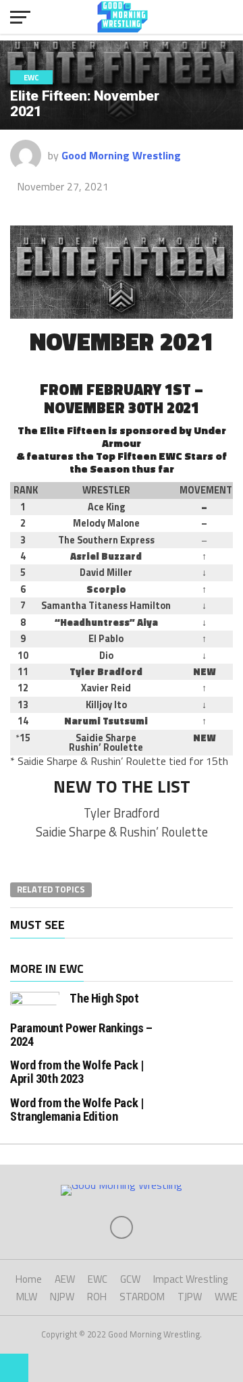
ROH (97, 1296)
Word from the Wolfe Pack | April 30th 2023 (76, 1072)
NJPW (62, 1296)
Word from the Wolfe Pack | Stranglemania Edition (76, 1109)
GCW (130, 1279)
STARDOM (142, 1296)
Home (29, 1279)
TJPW (190, 1296)
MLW (26, 1296)
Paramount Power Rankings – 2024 (81, 1034)
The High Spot (104, 998)
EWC (97, 1279)
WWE (226, 1296)
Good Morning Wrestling (121, 155)
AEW (65, 1279)
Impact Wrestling (190, 1279)
